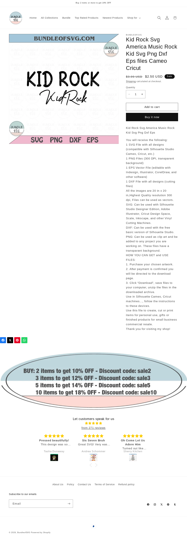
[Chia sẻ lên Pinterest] (17, 340)
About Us (57, 484)
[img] (93, 423)
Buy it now (152, 116)
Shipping (131, 81)
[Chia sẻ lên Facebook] (3, 340)
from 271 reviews (93, 427)
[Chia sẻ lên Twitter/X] (10, 340)
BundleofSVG (23, 532)
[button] (133, 18)
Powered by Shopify (40, 532)
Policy (70, 484)
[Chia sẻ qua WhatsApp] (24, 340)
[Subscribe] (69, 504)
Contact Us (84, 484)
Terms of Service (105, 484)
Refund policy (126, 484)
